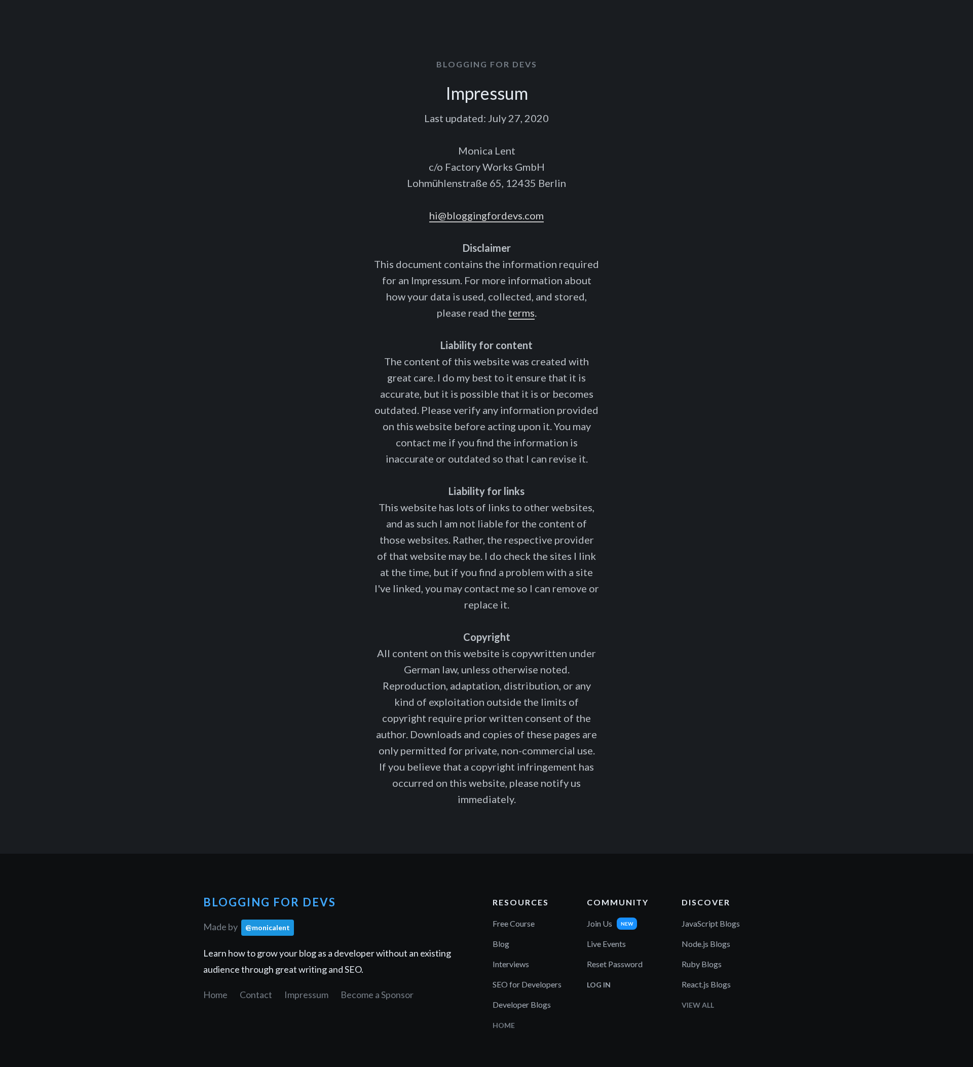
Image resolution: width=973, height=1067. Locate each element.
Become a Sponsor (377, 994)
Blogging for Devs (486, 64)
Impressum (306, 994)
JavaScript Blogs (711, 923)
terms (521, 313)
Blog (501, 943)
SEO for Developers (527, 984)
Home (215, 994)
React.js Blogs (706, 984)
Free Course (514, 923)
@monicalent (267, 927)
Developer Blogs (522, 1004)
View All (698, 1005)
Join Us (599, 923)
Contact (256, 994)
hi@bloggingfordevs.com (486, 215)
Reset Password (615, 964)
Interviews (511, 964)
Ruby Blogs (702, 964)
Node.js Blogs (706, 943)
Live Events (606, 943)
